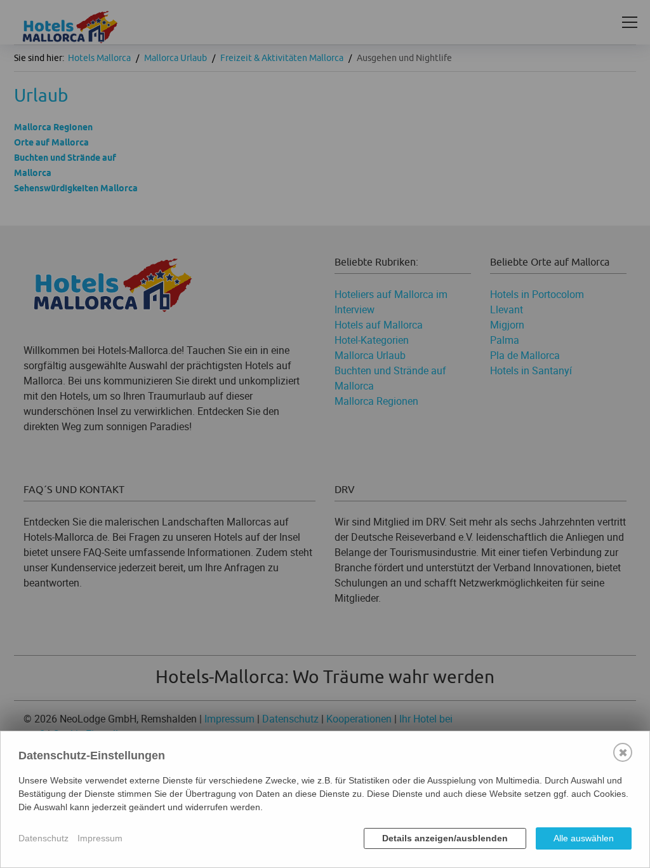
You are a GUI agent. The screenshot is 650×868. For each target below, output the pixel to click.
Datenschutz (43, 838)
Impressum (100, 838)
